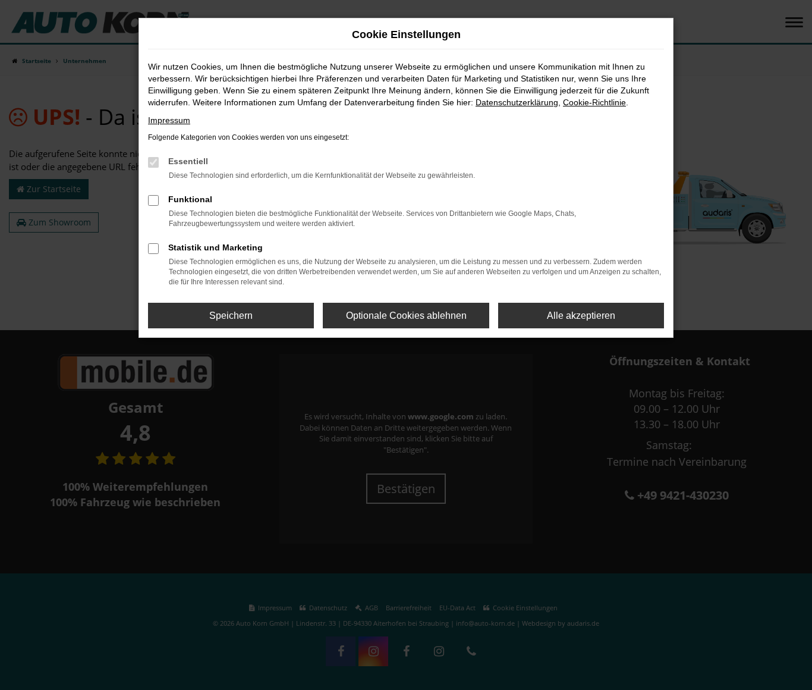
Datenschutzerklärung (517, 102)
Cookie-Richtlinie (594, 102)
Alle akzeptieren (581, 315)
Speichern (231, 315)
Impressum (169, 120)
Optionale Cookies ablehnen (406, 315)
